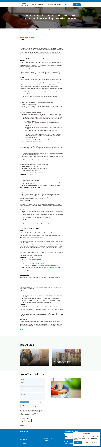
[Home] (20, 29)
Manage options (95, 442)
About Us (46, 4)
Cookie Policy (46, 440)
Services (40, 4)
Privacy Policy (53, 436)
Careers (59, 4)
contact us (28, 315)
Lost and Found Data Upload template (42, 263)
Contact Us (65, 4)
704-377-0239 (36, 401)
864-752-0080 (23, 443)
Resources (53, 4)
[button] (98, 433)
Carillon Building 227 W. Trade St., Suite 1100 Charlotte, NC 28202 (26, 434)
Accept (78, 442)
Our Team (52, 438)
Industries (34, 4)
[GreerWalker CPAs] (24, 4)
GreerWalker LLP (71, 443)
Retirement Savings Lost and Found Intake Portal (49, 265)
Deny (87, 442)
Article (22, 39)
